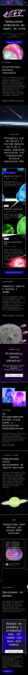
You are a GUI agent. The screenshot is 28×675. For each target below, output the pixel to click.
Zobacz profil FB (13, 565)
